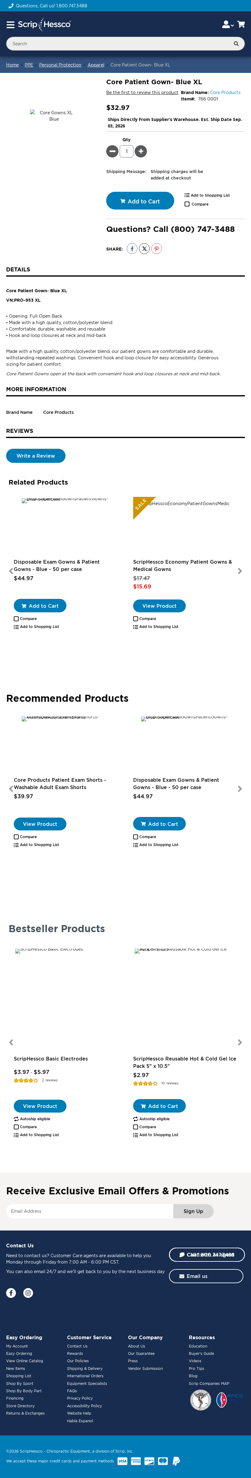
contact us (35, 1255)
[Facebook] (11, 1293)
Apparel (96, 64)
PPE (29, 64)
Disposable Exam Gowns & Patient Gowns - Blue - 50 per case (57, 565)
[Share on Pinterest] (156, 248)
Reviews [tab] (19, 431)
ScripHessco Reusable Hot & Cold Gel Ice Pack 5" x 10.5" (184, 1062)
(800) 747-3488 (203, 229)
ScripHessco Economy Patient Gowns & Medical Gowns (182, 565)
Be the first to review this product (142, 92)
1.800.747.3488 (71, 5)
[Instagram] (28, 1293)
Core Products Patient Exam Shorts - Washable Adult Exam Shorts (60, 783)
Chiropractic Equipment (68, 1451)
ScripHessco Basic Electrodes (51, 1058)
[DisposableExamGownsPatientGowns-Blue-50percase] (66, 527)
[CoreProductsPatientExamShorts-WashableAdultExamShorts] (66, 745)
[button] (25, 619)
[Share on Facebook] (132, 248)
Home (12, 64)
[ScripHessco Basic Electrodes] (66, 999)
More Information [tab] (36, 389)
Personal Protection (60, 64)
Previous (11, 571)
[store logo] (44, 24)
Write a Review (36, 456)
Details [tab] (18, 269)
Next (240, 571)
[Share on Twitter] (144, 248)
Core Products (225, 92)
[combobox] (125, 44)
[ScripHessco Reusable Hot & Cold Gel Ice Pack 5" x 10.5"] (185, 999)
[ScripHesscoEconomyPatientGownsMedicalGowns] (185, 527)
